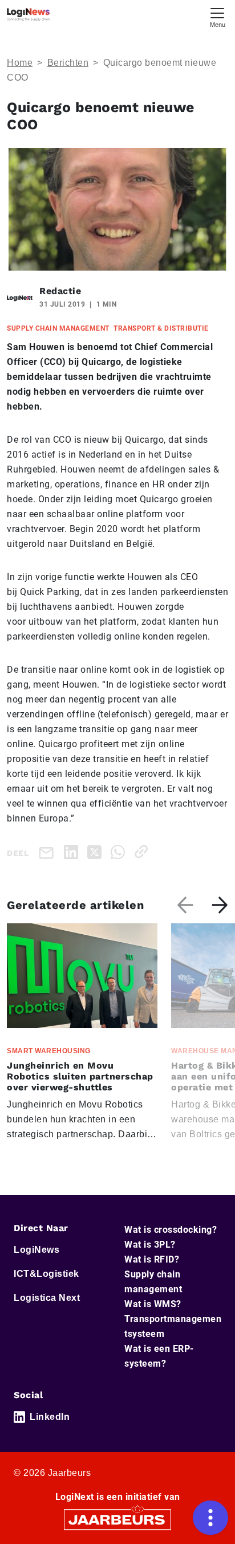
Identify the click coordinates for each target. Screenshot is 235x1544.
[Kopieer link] (143, 851)
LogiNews (36, 1250)
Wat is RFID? (151, 1259)
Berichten (68, 63)
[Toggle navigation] (217, 16)
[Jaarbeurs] (117, 1519)
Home (20, 63)
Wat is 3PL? (150, 1244)
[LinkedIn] (73, 851)
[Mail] (48, 852)
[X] (96, 851)
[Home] (28, 15)
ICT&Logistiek (46, 1274)
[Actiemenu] (210, 1518)
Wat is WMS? (152, 1304)
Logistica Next (47, 1298)
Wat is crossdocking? (170, 1229)
